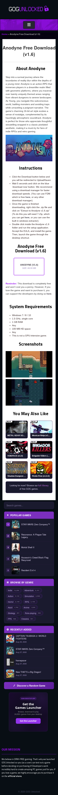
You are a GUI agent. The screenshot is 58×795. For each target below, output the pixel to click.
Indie (13, 590)
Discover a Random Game (31, 685)
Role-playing (33, 613)
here (27, 197)
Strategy (14, 613)
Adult (13, 607)
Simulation (32, 596)
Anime (29, 607)
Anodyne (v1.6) (29, 266)
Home (5, 34)
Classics (27, 618)
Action (13, 596)
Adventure (31, 590)
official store (14, 776)
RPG (30, 601)
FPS (12, 618)
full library (43, 485)
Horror (13, 601)
